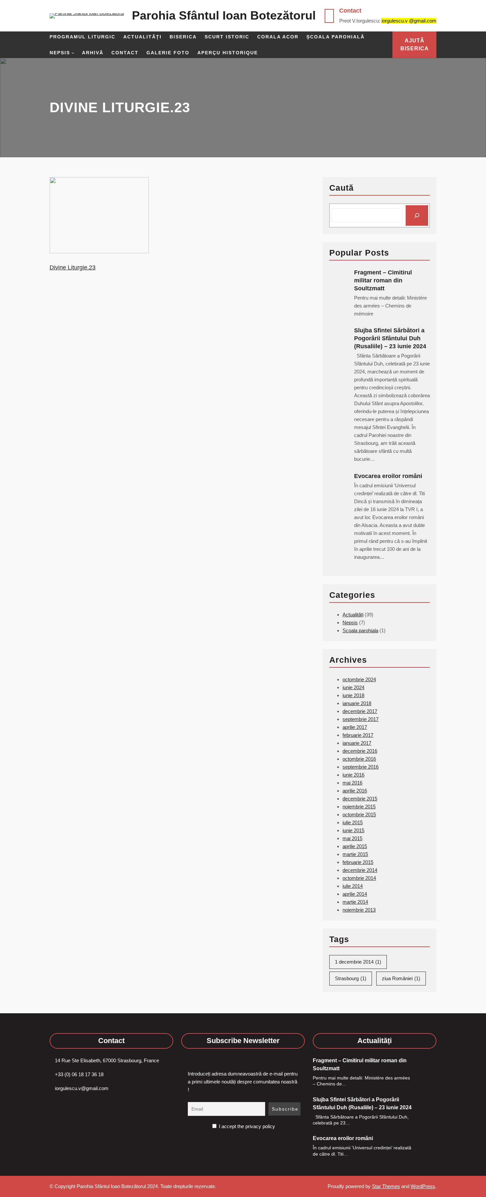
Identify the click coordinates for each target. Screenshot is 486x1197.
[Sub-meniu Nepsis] (72, 52)
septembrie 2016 (361, 767)
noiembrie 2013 (359, 910)
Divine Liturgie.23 (73, 267)
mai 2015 (352, 838)
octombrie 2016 (359, 759)
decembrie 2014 (360, 870)
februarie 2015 (358, 862)
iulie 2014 (353, 886)
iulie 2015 (353, 822)
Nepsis (350, 622)
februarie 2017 (358, 735)
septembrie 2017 (361, 719)
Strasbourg (350, 978)
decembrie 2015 (360, 798)
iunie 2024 (353, 687)
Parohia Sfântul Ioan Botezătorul (224, 15)
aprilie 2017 (355, 727)
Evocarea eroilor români (389, 476)
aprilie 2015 (355, 846)
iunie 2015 (353, 830)
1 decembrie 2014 (358, 962)
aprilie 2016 (355, 790)
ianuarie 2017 (357, 743)
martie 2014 (355, 902)
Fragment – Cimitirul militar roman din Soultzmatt (383, 280)
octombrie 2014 (359, 878)
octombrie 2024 (359, 679)
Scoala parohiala (360, 630)
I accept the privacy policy (246, 1126)
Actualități (353, 614)
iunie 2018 (353, 695)
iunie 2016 (353, 775)
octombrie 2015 (359, 814)
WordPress (423, 1186)
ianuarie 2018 (357, 703)
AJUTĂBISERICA (414, 44)
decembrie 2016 (360, 751)
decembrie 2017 (360, 711)
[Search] (417, 215)
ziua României (401, 978)
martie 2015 (355, 854)
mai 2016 (352, 783)
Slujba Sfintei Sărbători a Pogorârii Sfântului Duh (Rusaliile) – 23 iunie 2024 (390, 338)
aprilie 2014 (355, 894)
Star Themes (386, 1186)
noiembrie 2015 (359, 806)
